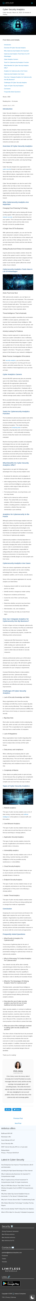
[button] (32, 1297)
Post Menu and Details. (11, 40)
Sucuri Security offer (7, 1143)
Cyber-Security (7, 12)
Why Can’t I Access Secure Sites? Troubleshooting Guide (18, 1199)
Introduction (7, 44)
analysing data (16, 427)
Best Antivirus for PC (8, 1240)
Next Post (18, 1123)
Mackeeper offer (6, 1136)
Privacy (8, 1297)
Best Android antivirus (8, 1237)
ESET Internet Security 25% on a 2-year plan (14, 1147)
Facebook (5, 1255)
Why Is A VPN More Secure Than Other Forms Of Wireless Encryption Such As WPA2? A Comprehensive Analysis (17, 1188)
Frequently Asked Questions (12, 91)
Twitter (4, 1258)
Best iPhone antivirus (8, 1234)
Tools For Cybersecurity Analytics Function (16, 62)
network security (8, 217)
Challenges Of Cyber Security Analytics (15, 82)
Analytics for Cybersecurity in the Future (15, 71)
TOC (3, 1297)
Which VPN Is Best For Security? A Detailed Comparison (17, 1212)
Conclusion (7, 88)
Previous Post (18, 1118)
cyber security (7, 169)
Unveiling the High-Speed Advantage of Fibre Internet (16, 1170)
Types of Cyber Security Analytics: (14, 85)
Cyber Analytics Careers (11, 59)
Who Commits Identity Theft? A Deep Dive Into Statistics (17, 1209)
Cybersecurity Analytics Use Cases (14, 74)
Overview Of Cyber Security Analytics (15, 47)
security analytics (11, 360)
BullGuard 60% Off (6, 1133)
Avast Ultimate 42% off (7, 1140)
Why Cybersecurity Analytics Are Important (16, 51)
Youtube (4, 1261)
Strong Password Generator (10, 1231)
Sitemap (13, 1297)
